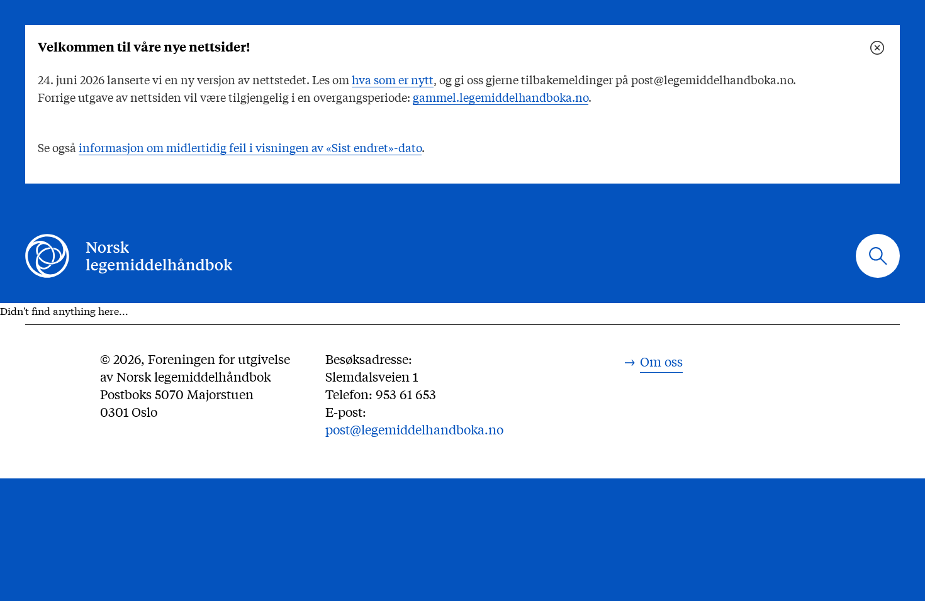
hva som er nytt (393, 79)
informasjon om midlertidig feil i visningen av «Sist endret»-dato (250, 147)
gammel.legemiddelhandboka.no (500, 97)
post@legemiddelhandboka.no (414, 429)
